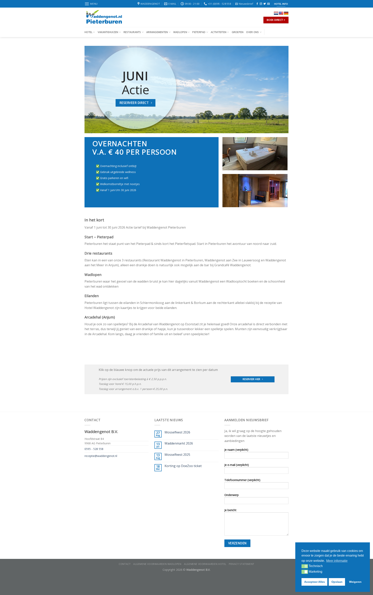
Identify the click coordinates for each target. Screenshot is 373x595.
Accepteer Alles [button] (314, 581)
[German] (286, 13)
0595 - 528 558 (94, 449)
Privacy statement (241, 564)
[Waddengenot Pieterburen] (104, 17)
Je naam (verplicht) (236, 449)
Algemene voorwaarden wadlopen (157, 564)
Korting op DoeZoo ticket (183, 466)
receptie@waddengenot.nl (101, 456)
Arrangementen (157, 32)
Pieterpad (198, 32)
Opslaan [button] (336, 581)
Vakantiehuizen (108, 32)
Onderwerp (231, 495)
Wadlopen (180, 32)
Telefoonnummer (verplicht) (242, 480)
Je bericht (230, 510)
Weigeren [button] (355, 581)
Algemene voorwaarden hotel (205, 564)
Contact (125, 564)
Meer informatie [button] (337, 560)
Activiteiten (218, 32)
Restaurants (132, 32)
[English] (281, 13)
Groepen (238, 32)
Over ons (252, 32)
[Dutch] (276, 13)
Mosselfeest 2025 (177, 455)
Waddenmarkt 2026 (179, 443)
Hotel (88, 32)
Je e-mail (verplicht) (236, 465)
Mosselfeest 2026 (177, 432)
